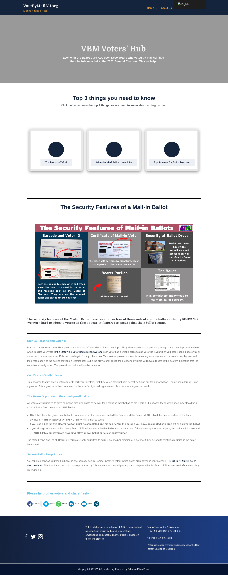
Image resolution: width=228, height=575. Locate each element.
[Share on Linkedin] (74, 504)
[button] (155, 8)
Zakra (131, 569)
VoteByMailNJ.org (40, 6)
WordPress (143, 569)
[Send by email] (86, 504)
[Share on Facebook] (33, 504)
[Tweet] (49, 504)
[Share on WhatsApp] (61, 504)
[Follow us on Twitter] (33, 537)
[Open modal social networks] (96, 504)
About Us (166, 8)
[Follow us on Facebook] (26, 537)
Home (150, 8)
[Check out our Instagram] (40, 537)
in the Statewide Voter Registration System (78, 351)
